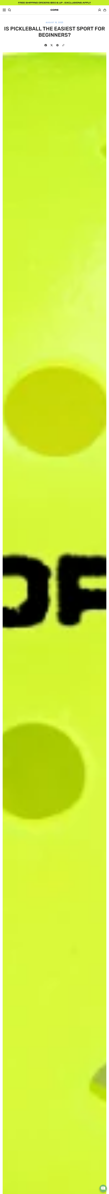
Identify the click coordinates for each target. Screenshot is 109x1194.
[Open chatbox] (103, 1188)
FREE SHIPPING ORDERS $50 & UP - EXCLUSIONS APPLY (54, 2)
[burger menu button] (4, 10)
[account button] (99, 10)
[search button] (9, 10)
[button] (104, 10)
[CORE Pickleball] (54, 10)
